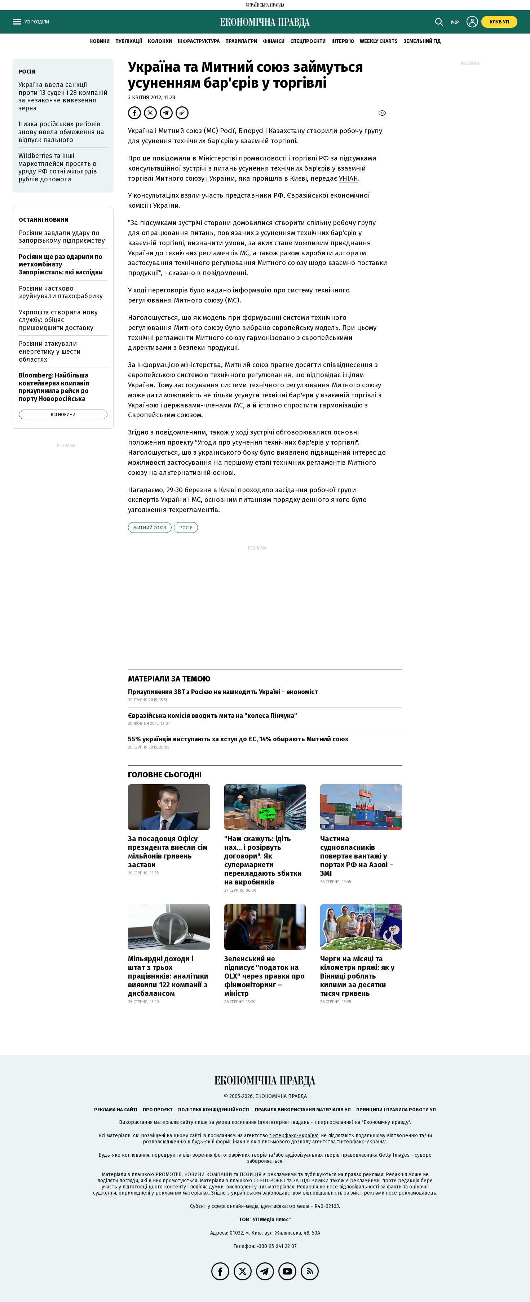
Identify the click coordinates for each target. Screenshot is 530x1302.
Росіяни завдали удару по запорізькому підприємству (62, 237)
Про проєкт (158, 1109)
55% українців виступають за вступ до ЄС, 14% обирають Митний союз (238, 739)
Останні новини (44, 219)
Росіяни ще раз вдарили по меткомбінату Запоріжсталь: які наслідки (61, 264)
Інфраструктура (199, 41)
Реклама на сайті (115, 1109)
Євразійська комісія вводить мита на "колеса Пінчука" (212, 716)
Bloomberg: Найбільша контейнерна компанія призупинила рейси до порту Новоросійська (54, 387)
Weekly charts (379, 41)
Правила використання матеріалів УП (303, 1109)
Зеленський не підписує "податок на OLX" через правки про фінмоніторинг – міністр (264, 976)
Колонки (160, 41)
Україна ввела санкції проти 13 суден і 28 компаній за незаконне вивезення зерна (62, 96)
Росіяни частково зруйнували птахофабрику (61, 292)
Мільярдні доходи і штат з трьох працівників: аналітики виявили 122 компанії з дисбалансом (168, 976)
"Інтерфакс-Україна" (293, 1136)
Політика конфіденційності (213, 1109)
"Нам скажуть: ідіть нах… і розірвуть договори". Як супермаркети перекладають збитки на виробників (263, 860)
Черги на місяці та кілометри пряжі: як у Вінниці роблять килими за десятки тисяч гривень (357, 976)
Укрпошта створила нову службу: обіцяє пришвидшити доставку (58, 320)
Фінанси (273, 41)
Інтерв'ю (342, 41)
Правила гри (241, 41)
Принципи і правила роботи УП (396, 1109)
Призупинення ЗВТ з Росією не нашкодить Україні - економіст (223, 692)
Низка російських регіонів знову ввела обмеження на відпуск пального (61, 132)
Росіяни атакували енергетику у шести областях (49, 351)
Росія (186, 527)
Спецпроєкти (308, 41)
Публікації (128, 41)
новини (99, 41)
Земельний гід (422, 41)
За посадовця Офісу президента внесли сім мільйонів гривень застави (168, 851)
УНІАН (348, 178)
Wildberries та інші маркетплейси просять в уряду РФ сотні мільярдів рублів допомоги (57, 167)
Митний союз (149, 527)
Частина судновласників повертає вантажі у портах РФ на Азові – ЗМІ (357, 856)
